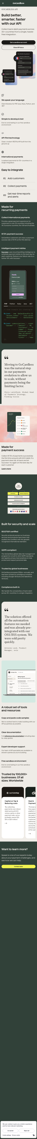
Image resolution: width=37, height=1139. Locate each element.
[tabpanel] (18, 324)
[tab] (6, 303)
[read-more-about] (6, 823)
